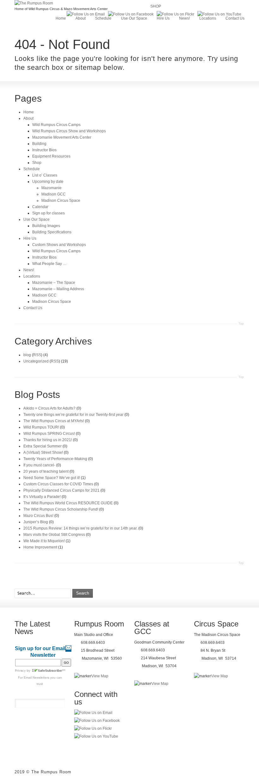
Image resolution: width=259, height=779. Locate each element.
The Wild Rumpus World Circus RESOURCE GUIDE (68, 503)
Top (241, 323)
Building (39, 143)
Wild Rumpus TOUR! (41, 427)
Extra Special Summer (42, 446)
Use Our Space (134, 18)
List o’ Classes (44, 175)
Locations (207, 18)
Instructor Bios (44, 150)
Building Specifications (51, 232)
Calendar (40, 207)
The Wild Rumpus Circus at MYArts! (53, 421)
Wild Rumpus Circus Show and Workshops (69, 131)
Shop (36, 162)
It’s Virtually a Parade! (42, 496)
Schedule (103, 18)
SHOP (155, 6)
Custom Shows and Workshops (59, 245)
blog (27, 355)
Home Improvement (40, 547)
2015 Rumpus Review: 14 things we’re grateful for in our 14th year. (80, 528)
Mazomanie (51, 188)
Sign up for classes (48, 213)
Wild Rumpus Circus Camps (56, 125)
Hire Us (163, 18)
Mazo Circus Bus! (38, 515)
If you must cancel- (39, 465)
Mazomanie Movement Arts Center (61, 137)
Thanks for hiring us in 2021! (47, 440)
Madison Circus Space (60, 200)
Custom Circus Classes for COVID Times (58, 484)
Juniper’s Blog (35, 522)
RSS (37, 355)
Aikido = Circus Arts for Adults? (49, 408)
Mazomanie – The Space (53, 282)
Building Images (46, 226)
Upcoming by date (47, 181)
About (80, 18)
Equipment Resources (51, 156)
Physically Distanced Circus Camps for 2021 (61, 490)
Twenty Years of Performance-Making (55, 459)
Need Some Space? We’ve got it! (51, 478)
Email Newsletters (36, 677)
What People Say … (49, 263)
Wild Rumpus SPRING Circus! (49, 433)
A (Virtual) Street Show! (43, 452)
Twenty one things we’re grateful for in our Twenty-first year (73, 414)
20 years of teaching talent (46, 471)
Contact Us (235, 18)
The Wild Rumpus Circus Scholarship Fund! (60, 509)
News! (184, 18)
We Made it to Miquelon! (44, 541)
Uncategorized (36, 361)
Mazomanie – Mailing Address (58, 289)
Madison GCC (53, 194)
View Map (99, 676)
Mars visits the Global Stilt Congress (54, 534)
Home (61, 18)
